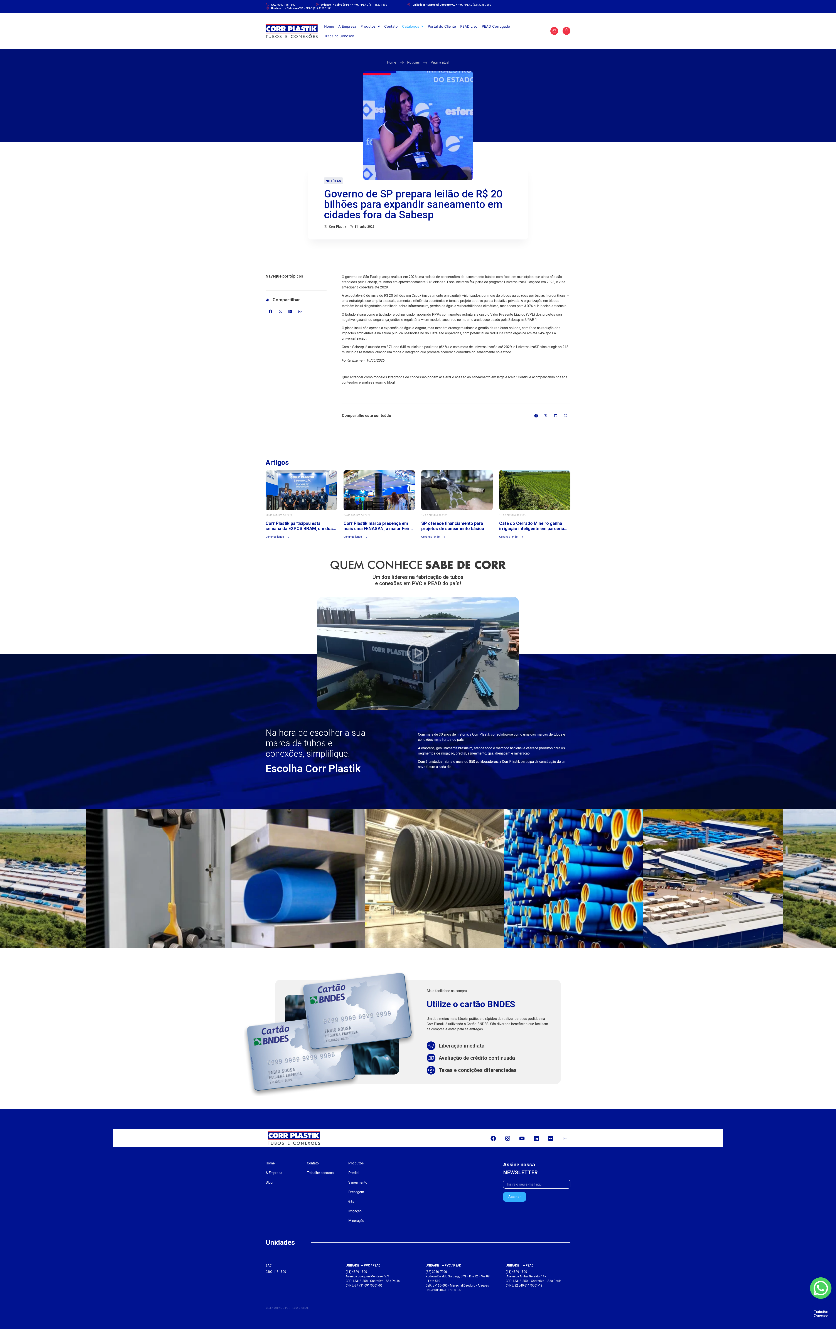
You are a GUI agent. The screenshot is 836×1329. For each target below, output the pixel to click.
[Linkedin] (536, 1138)
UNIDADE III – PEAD (520, 1265)
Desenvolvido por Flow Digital (287, 1308)
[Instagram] (507, 1138)
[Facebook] (493, 1138)
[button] (270, 311)
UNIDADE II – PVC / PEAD (443, 1265)
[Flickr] (550, 1138)
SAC (269, 1265)
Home (391, 62)
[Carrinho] (566, 31)
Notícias (413, 62)
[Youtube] (521, 1138)
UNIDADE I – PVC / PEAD (363, 1265)
